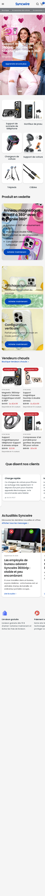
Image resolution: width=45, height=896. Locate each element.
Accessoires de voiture (21, 10)
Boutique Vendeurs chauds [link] (14, 362)
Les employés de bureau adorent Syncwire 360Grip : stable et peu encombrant (17, 568)
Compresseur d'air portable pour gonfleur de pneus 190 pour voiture (32, 441)
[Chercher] (37, 4)
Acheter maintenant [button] (16, 252)
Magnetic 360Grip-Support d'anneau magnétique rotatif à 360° (11, 396)
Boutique (5, 10)
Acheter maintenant (17, 301)
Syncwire (6, 390)
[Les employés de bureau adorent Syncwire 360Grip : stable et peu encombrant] (21, 540)
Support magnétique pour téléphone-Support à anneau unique (11, 441)
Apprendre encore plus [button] (15, 64)
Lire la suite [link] (9, 594)
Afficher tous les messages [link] (14, 523)
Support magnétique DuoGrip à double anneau (31, 396)
